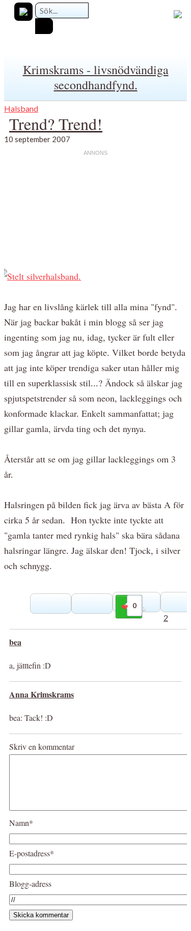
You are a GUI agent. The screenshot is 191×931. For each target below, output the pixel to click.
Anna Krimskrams (41, 694)
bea (15, 642)
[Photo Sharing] (40, 276)
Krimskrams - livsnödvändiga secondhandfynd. (96, 77)
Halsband (21, 108)
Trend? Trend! (55, 124)
